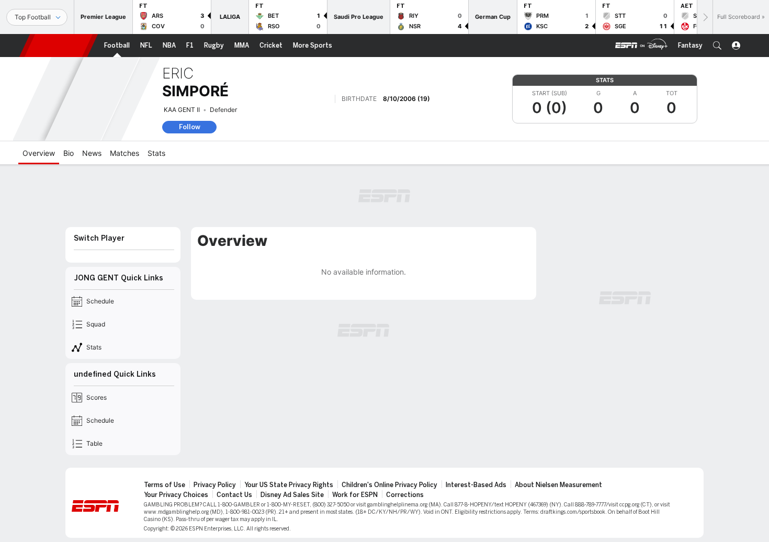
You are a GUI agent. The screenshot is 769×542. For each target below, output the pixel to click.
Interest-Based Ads (476, 485)
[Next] (705, 17)
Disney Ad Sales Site (292, 495)
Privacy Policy (215, 485)
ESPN (58, 45)
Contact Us (234, 495)
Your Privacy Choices (176, 495)
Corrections (405, 495)
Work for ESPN (355, 495)
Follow (189, 127)
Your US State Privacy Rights (288, 485)
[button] (717, 45)
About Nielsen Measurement (558, 485)
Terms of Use (164, 485)
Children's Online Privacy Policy (389, 485)
